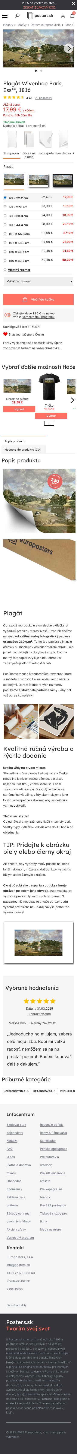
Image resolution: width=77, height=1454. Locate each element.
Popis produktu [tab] (15, 441)
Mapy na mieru (50, 1229)
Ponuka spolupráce (53, 1148)
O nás (11, 1157)
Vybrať (19, 409)
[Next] (68, 48)
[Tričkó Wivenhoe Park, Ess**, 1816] (49, 386)
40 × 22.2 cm (18, 198)
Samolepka (63, 153)
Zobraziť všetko (40, 1014)
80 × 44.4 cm (18, 224)
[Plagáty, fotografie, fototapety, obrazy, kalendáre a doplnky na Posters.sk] (40, 15)
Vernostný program (20, 1237)
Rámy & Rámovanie (53, 1132)
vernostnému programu (38, 316)
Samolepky (48, 1140)
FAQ (10, 1148)
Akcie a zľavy (16, 1229)
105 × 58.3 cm (19, 242)
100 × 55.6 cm (19, 233)
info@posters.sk (18, 1265)
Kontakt (12, 1140)
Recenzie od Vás (52, 1124)
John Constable (14, 1091)
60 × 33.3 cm (18, 216)
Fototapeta (46, 153)
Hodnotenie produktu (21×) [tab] (23, 449)
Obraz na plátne (29, 155)
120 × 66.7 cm (19, 251)
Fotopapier (11, 153)
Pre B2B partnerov (53, 1205)
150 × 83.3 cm (19, 260)
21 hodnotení (43, 97)
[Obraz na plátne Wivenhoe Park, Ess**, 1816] (17, 386)
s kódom (28, 110)
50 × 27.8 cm (18, 207)
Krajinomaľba (42, 1091)
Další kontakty (17, 1305)
